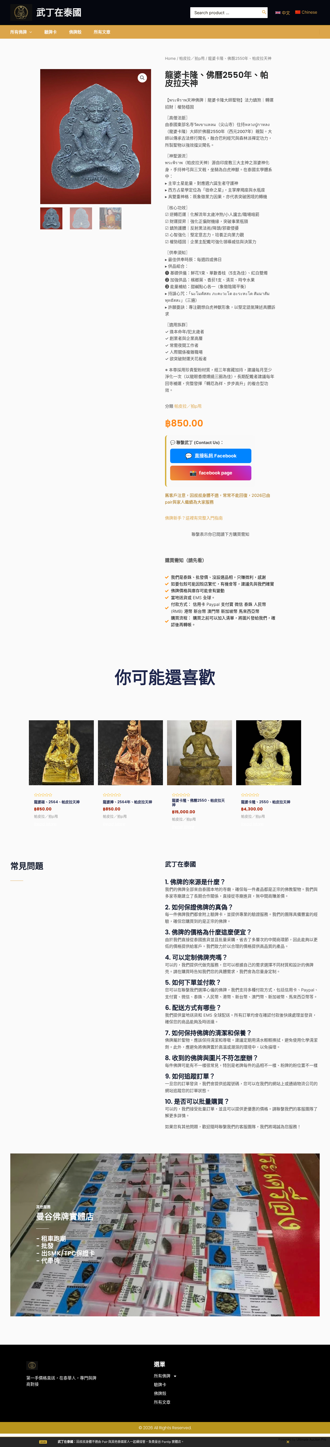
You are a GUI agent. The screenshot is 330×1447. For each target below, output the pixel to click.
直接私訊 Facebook (210, 456)
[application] (29, 32)
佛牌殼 (160, 1393)
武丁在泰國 (58, 12)
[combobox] (229, 12)
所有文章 (162, 1402)
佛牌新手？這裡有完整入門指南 (194, 518)
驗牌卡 (160, 1385)
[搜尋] (264, 12)
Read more (45, 824)
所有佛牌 (162, 1376)
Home (170, 58)
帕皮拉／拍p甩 (192, 58)
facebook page (210, 473)
